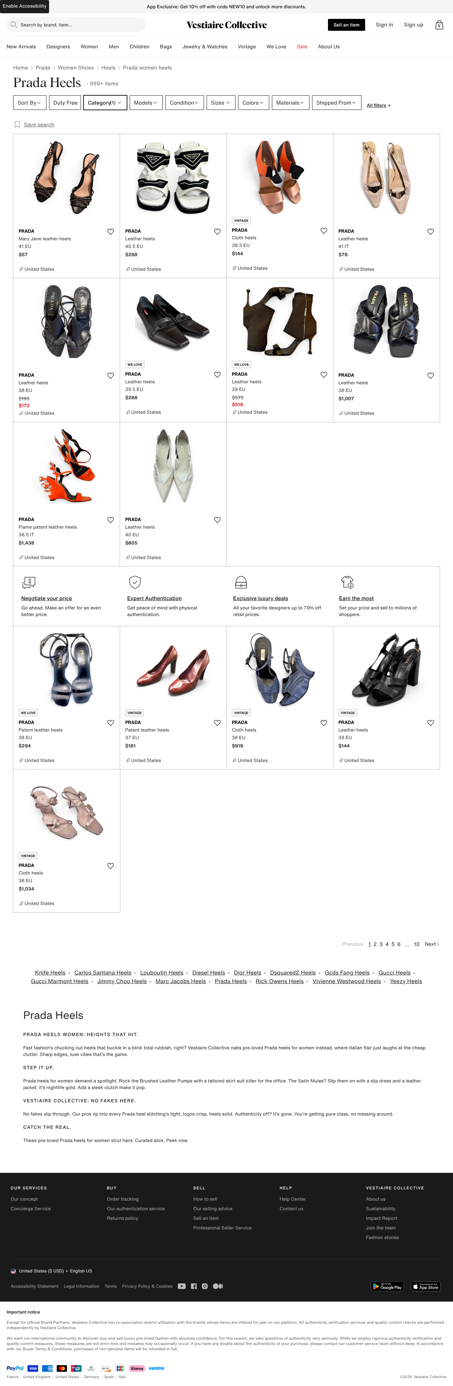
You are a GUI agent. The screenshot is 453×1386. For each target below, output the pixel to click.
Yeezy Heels (406, 981)
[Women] (103, 46)
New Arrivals (21, 46)
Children (140, 46)
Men (114, 46)
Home (20, 68)
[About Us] (345, 46)
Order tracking (123, 1199)
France (13, 1376)
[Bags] (177, 46)
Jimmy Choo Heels (122, 981)
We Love (277, 46)
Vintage (247, 46)
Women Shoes (76, 68)
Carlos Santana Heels (102, 973)
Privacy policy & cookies (147, 1286)
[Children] (154, 46)
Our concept (24, 1199)
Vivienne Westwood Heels (347, 981)
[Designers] (75, 46)
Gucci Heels (394, 973)
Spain (109, 1376)
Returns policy (122, 1218)
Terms (110, 1286)
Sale (302, 46)
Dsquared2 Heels (293, 973)
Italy (122, 1376)
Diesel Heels (208, 973)
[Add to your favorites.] (111, 232)
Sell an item (346, 24)
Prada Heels (231, 981)
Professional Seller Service (222, 1227)
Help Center (293, 1199)
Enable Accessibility (24, 6)
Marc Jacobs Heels (181, 981)
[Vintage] (261, 46)
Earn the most (356, 598)
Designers (58, 46)
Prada (42, 68)
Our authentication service (136, 1208)
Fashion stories (382, 1237)
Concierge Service (31, 1208)
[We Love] (291, 46)
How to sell (205, 1199)
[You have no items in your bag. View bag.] (439, 24)
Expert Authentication (154, 598)
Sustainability (381, 1208)
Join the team (381, 1227)
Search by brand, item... (46, 24)
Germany (91, 1376)
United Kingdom (37, 1376)
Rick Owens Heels (280, 981)
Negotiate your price (46, 598)
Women (89, 46)
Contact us (291, 1208)
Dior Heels (247, 973)
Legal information (81, 1286)
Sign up (413, 24)
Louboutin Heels (161, 973)
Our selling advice (212, 1208)
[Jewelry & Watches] (232, 46)
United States (67, 1376)
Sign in (384, 24)
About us (376, 1199)
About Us (329, 46)
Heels (108, 68)
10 (417, 944)
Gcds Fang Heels (347, 973)
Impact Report (381, 1218)
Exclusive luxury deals (260, 598)
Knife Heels (50, 973)
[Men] (124, 46)
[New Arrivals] (41, 46)
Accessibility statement (34, 1286)
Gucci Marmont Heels (59, 981)
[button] (439, 24)
